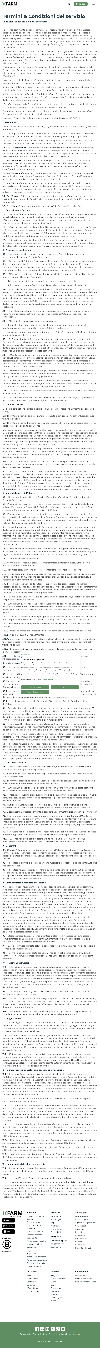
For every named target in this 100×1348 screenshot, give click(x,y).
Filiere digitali (56, 1298)
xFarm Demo (81, 1275)
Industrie (79, 1232)
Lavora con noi (33, 1285)
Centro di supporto (59, 1241)
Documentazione (34, 1266)
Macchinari (31, 1228)
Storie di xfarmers (58, 1279)
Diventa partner (33, 1291)
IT (69, 4)
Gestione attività (34, 1225)
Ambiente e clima (34, 1244)
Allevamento (32, 1247)
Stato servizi (56, 1247)
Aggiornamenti (57, 1244)
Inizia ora (80, 4)
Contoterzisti (80, 1226)
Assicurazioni (80, 1238)
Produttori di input (83, 1248)
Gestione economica (35, 1235)
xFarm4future (32, 1288)
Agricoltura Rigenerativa (85, 1223)
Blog (53, 1275)
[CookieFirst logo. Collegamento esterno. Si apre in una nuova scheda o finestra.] (22, 657)
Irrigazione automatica (36, 1257)
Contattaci (31, 1282)
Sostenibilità (32, 1238)
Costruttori (79, 1245)
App (52, 1223)
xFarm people (32, 1279)
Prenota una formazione (85, 1282)
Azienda (30, 1275)
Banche (78, 1242)
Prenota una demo (83, 1279)
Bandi (53, 1285)
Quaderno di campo (83, 1216)
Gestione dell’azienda (36, 1263)
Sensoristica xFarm (59, 1216)
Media (53, 1301)
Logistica (30, 1250)
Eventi (53, 1282)
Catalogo (55, 1291)
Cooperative (80, 1235)
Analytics (55, 1226)
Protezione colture (35, 1231)
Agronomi (79, 1229)
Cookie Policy (47, 679)
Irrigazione (31, 1254)
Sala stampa (56, 1288)
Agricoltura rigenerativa (36, 1241)
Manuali (54, 1294)
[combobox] (69, 4)
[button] (94, 4)
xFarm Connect (57, 1229)
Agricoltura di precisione (37, 1260)
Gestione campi (33, 1222)
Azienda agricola (82, 1219)
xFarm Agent (56, 1219)
